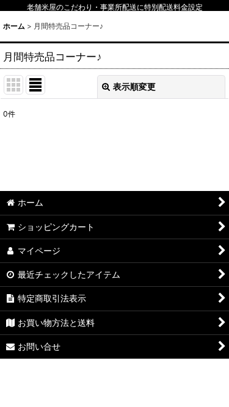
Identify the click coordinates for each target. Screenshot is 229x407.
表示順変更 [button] (134, 86)
